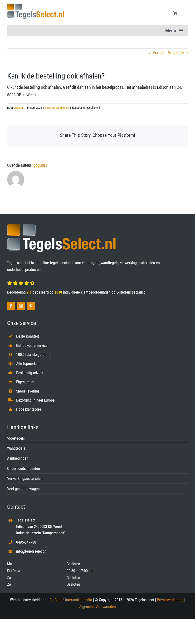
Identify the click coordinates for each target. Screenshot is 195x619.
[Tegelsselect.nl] (35, 5)
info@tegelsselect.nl (32, 551)
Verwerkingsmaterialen (25, 478)
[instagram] (21, 306)
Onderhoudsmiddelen (23, 468)
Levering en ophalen (57, 107)
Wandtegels (16, 448)
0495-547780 (26, 542)
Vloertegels (16, 438)
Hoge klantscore (28, 409)
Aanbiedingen (17, 458)
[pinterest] (31, 306)
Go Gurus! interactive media (70, 600)
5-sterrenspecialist (130, 292)
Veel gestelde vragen (23, 488)
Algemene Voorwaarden (97, 606)
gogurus (19, 107)
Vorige (158, 52)
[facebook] (11, 306)
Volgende (176, 52)
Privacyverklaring (170, 600)
